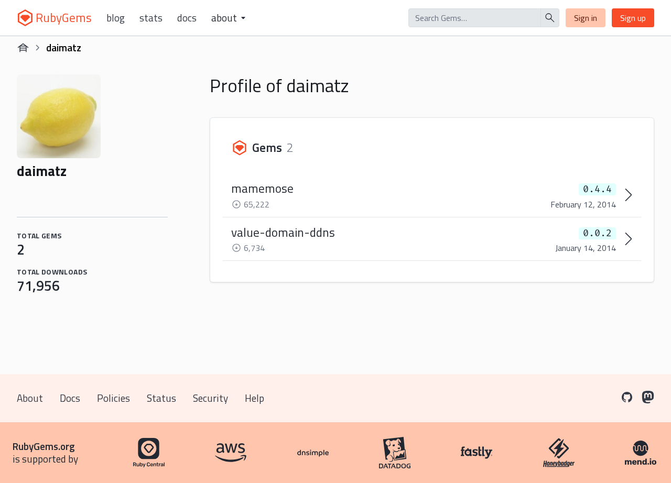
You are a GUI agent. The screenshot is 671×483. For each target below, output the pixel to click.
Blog (115, 17)
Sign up (633, 18)
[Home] (23, 47)
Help (254, 397)
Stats (151, 17)
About (30, 397)
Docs (187, 17)
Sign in (585, 18)
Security (210, 397)
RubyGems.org (44, 446)
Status (161, 397)
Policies (113, 397)
